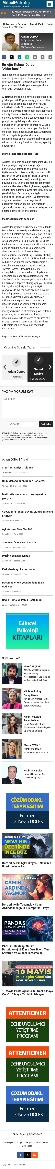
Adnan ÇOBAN (36, 24)
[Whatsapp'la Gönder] (27, 57)
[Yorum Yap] (50, 57)
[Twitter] (12, 57)
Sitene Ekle (27, 1146)
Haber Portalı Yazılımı (16, 1165)
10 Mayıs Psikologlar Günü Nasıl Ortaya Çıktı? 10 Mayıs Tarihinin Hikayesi (31, 13)
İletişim (29, 1142)
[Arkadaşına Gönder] (35, 57)
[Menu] (49, 4)
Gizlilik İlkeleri (42, 1142)
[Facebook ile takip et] (20, 1155)
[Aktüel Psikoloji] (16, 4)
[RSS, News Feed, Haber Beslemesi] (34, 1155)
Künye (19, 1142)
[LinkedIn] (19, 57)
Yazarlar (22, 24)
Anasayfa (10, 24)
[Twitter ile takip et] (27, 1155)
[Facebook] (4, 57)
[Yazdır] (42, 57)
